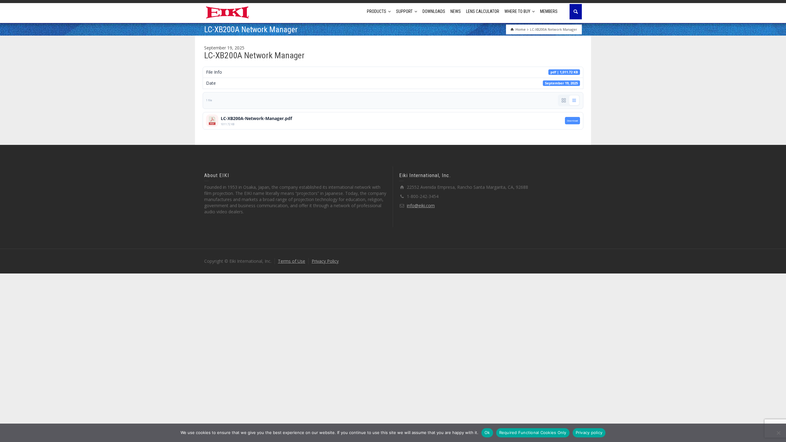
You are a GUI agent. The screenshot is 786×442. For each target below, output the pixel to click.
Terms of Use (291, 261)
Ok (487, 432)
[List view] (574, 100)
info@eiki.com (421, 205)
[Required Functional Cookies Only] (778, 433)
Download (572, 120)
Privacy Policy (325, 261)
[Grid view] (564, 100)
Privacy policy (589, 432)
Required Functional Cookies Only (532, 432)
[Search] (576, 11)
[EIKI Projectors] (227, 12)
